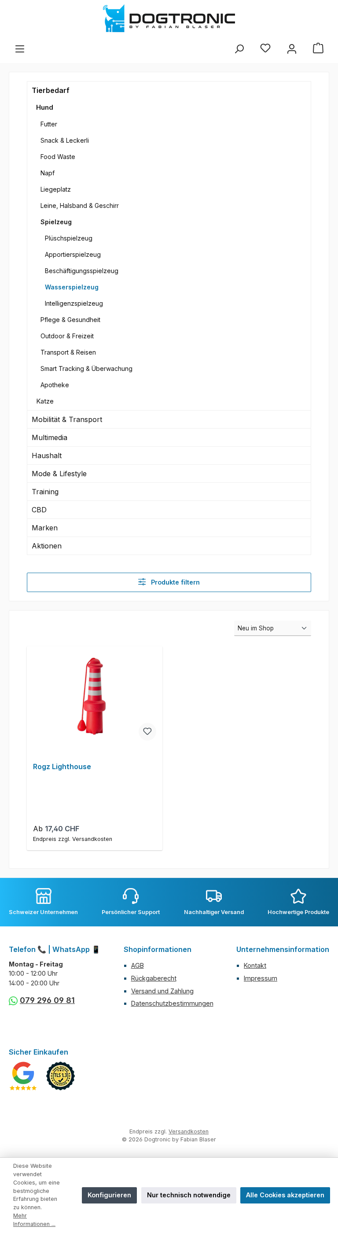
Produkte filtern (174, 582)
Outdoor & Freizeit (67, 336)
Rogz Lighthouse (62, 767)
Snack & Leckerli (64, 140)
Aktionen (47, 545)
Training (45, 491)
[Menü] (20, 49)
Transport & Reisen (68, 352)
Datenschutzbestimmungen (172, 1003)
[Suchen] (239, 49)
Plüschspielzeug (68, 238)
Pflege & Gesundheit (70, 319)
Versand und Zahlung (162, 991)
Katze (45, 401)
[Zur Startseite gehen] (169, 18)
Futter (48, 124)
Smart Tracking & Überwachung (86, 368)
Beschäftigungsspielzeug (81, 270)
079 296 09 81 (47, 1000)
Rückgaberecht (153, 978)
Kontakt (255, 965)
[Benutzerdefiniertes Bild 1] (23, 1076)
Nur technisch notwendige (189, 1195)
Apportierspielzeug (73, 254)
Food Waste (57, 156)
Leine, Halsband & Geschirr (79, 205)
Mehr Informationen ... (34, 1219)
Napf (47, 173)
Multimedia (49, 437)
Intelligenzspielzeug (74, 303)
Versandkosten (189, 1131)
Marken (45, 527)
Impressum (260, 978)
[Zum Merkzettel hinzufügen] (147, 732)
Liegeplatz (55, 189)
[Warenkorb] (318, 49)
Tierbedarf (51, 90)
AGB (137, 965)
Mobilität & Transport (67, 419)
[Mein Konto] (292, 49)
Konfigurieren (109, 1195)
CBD (39, 509)
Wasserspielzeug (72, 287)
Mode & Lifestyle (59, 473)
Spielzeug (56, 222)
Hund (44, 107)
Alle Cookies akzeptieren (285, 1195)
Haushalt (47, 455)
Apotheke (54, 385)
